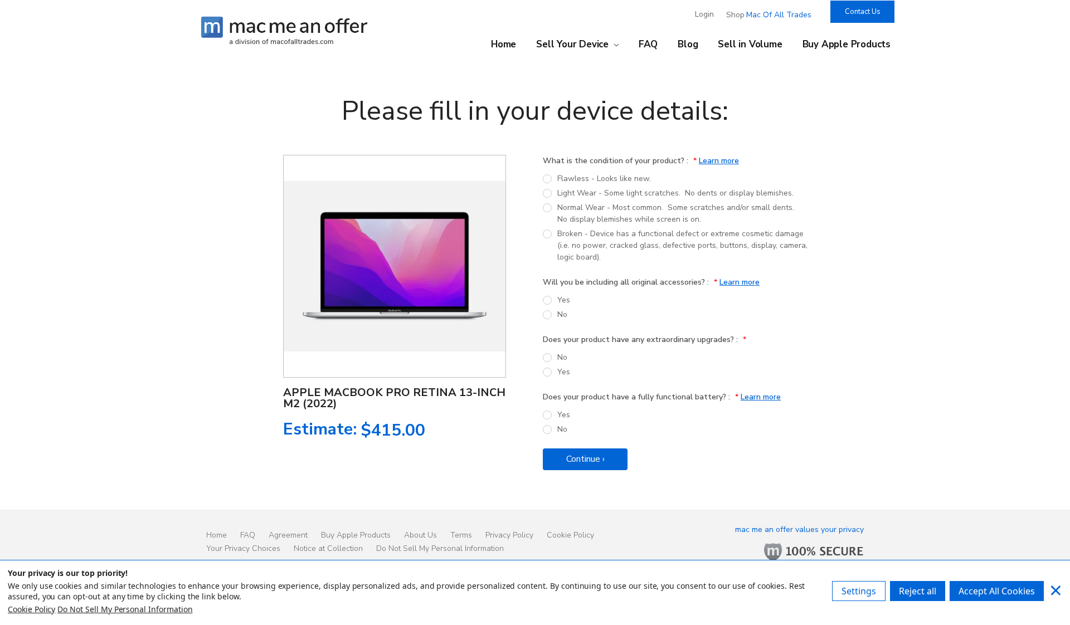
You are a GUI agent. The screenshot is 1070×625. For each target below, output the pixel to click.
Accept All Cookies (997, 591)
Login (704, 14)
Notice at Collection (328, 548)
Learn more (719, 160)
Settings (859, 591)
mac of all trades (778, 14)
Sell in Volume (750, 44)
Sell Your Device (573, 44)
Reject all (917, 591)
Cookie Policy (570, 535)
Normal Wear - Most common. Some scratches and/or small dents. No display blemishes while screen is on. (676, 213)
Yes (563, 300)
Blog (688, 44)
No (562, 314)
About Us (420, 535)
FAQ (648, 44)
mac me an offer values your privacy (799, 529)
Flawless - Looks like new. (604, 178)
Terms (461, 535)
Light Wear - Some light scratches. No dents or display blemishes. (675, 193)
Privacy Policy (509, 535)
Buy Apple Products (846, 44)
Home (503, 44)
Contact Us (863, 12)
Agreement (288, 535)
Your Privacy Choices (243, 548)
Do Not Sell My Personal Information (440, 548)
